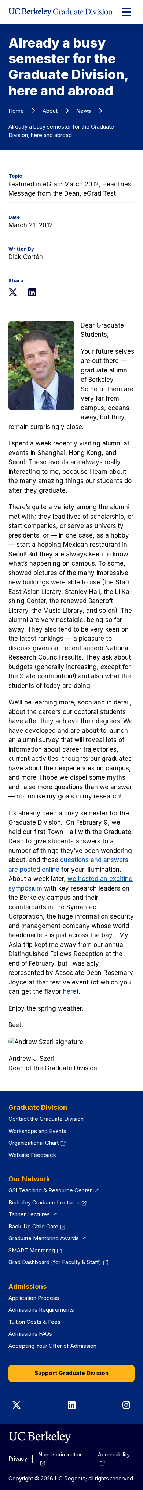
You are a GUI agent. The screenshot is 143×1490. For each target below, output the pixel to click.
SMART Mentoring (35, 1250)
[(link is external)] (39, 1437)
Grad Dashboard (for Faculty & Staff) (58, 1262)
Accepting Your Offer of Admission (52, 1345)
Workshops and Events (37, 1130)
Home (16, 110)
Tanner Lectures (32, 1214)
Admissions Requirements (41, 1309)
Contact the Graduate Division (46, 1118)
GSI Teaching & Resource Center (53, 1190)
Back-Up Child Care (36, 1226)
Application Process (33, 1297)
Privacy (17, 1458)
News (83, 110)
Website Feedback (32, 1154)
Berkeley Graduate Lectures (47, 1202)
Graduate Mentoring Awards (47, 1238)
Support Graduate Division (71, 1373)
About (50, 110)
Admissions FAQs (30, 1333)
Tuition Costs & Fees (34, 1321)
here (69, 991)
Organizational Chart (37, 1142)
